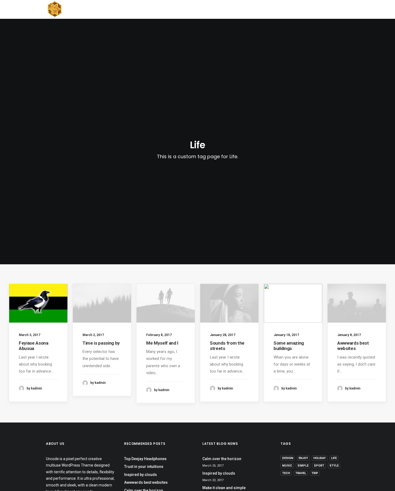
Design (287, 458)
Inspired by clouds (140, 474)
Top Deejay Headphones (145, 459)
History (123, 9)
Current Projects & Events (227, 9)
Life (334, 458)
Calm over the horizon (221, 459)
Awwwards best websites (353, 345)
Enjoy (303, 458)
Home (95, 9)
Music (287, 465)
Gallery (280, 9)
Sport (319, 465)
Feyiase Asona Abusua (33, 345)
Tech (286, 473)
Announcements (164, 9)
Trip (314, 473)
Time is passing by (101, 343)
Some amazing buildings (289, 345)
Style (334, 465)
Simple (302, 465)
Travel (300, 473)
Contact (313, 9)
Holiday (319, 458)
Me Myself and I (162, 343)
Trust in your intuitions (143, 466)
